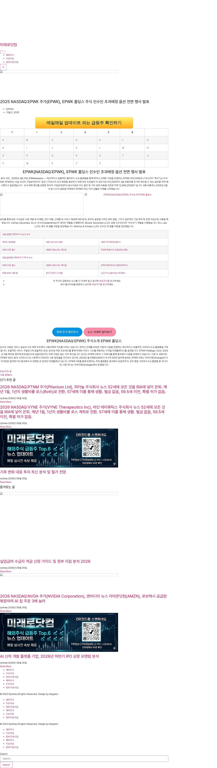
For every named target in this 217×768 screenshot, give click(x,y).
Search (4, 754)
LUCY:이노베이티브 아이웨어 (113, 273)
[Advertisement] (88, 20)
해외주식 (10, 55)
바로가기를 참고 (106, 281)
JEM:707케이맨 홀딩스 (111, 242)
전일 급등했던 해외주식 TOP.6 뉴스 (17, 257)
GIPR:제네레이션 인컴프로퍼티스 (114, 265)
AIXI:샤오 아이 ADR (54, 242)
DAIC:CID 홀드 (8, 249)
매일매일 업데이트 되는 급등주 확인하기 (84, 122)
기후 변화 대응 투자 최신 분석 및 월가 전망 (33, 472)
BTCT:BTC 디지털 (54, 273)
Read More (5, 401)
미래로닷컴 (8, 44)
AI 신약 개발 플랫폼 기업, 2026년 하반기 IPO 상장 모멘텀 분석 (49, 656)
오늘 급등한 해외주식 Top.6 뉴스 (16, 234)
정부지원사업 (12, 62)
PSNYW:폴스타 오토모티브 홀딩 (114, 249)
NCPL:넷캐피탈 (8, 242)
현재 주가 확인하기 (67, 332)
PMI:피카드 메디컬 (10, 273)
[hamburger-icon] (2, 52)
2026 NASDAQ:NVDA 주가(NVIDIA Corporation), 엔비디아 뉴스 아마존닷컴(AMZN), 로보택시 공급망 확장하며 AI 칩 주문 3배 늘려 (83, 598)
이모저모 (10, 58)
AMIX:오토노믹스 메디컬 (56, 249)
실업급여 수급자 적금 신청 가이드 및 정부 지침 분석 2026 (45, 561)
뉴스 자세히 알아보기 (100, 332)
